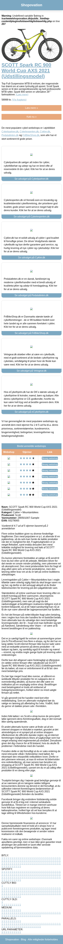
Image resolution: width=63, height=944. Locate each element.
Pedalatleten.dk (10, 135)
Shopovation (31, 5)
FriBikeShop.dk (30, 135)
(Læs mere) (22, 94)
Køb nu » (32, 116)
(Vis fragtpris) (19, 99)
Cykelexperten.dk (29, 131)
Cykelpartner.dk (10, 131)
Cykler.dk (45, 131)
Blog (23, 939)
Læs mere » (31, 108)
